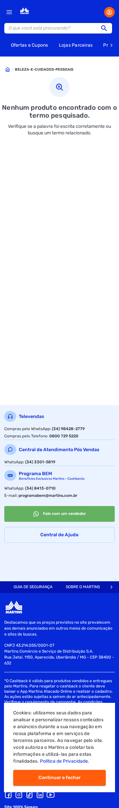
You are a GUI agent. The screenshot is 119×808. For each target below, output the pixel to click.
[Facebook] (8, 795)
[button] (106, 28)
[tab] (33, 587)
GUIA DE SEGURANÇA (33, 587)
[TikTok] (29, 795)
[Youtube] (51, 795)
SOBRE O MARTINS (83, 587)
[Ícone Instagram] (19, 795)
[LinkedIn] (40, 795)
